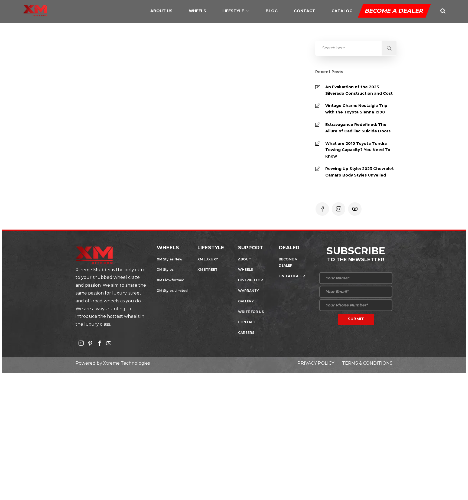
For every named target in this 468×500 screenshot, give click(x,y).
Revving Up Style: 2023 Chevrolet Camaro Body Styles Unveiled (359, 172)
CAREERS (246, 333)
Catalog (342, 10)
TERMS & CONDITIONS (367, 363)
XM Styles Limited (172, 291)
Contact (304, 10)
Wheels (197, 10)
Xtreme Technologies (126, 363)
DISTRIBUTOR (250, 280)
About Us (161, 10)
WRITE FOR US (251, 312)
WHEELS (245, 269)
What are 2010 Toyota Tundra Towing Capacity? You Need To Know (357, 150)
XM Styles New (169, 259)
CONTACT (247, 322)
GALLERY (246, 301)
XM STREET (207, 269)
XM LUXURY (207, 259)
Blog (272, 10)
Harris (91, 154)
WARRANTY (248, 291)
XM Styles (165, 269)
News (116, 197)
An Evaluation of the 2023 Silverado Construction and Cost (359, 90)
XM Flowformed (170, 280)
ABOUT (244, 259)
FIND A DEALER (292, 276)
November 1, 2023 (119, 154)
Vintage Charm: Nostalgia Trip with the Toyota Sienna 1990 (356, 109)
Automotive (97, 197)
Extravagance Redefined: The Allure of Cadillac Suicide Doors (358, 127)
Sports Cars (135, 197)
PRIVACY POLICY (315, 363)
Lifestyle (233, 10)
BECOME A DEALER (394, 10)
